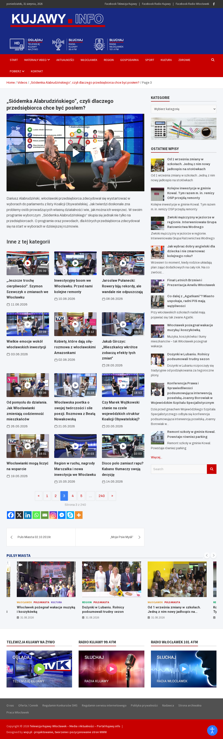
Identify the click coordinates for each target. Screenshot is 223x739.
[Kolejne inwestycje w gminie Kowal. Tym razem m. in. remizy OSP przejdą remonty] (157, 194)
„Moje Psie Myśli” (121, 537)
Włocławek (89, 60)
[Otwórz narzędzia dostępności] (212, 730)
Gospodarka (129, 60)
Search (211, 469)
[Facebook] (213, 4)
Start (14, 60)
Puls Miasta (36, 602)
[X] (19, 515)
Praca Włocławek (18, 712)
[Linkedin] (28, 515)
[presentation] (207, 555)
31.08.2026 (27, 617)
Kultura (166, 60)
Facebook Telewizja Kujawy (121, 4)
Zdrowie (184, 60)
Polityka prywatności (144, 705)
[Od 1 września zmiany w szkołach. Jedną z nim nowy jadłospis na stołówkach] (157, 165)
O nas (10, 705)
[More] (79, 515)
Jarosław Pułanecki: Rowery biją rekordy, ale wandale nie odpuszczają (122, 286)
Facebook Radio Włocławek (192, 4)
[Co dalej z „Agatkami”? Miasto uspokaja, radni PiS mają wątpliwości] (157, 302)
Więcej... (156, 457)
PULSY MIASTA (18, 555)
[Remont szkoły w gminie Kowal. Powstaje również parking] (157, 437)
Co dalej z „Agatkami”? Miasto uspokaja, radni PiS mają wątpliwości (190, 301)
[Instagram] (53, 515)
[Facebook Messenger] (62, 515)
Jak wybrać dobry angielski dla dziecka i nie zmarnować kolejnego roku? (191, 251)
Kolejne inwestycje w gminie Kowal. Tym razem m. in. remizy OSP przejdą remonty (190, 193)
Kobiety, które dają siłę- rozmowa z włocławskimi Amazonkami (75, 347)
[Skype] (70, 515)
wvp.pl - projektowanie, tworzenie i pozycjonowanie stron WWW (65, 732)
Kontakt (37, 71)
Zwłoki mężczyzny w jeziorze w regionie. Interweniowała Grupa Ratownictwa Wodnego (191, 222)
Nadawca (168, 705)
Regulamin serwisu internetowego (104, 705)
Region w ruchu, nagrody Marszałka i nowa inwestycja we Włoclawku (75, 469)
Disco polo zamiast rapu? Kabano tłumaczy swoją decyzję (123, 469)
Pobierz (15, 71)
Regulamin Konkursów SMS (60, 705)
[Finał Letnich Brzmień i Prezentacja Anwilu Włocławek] (157, 286)
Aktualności (65, 60)
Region (109, 60)
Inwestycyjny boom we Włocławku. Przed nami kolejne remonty (73, 286)
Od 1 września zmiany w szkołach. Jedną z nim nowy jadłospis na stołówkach (188, 164)
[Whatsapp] (36, 515)
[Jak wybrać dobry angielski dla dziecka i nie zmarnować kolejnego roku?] (157, 252)
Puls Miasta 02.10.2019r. (34, 537)
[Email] (45, 515)
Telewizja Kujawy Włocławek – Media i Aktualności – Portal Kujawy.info (75, 726)
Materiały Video (35, 60)
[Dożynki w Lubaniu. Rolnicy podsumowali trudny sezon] (157, 360)
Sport (149, 60)
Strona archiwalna (189, 705)
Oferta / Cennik (28, 705)
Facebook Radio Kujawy (156, 4)
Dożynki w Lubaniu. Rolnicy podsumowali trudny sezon (38, 609)
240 (102, 496)
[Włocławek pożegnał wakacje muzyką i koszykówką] (157, 331)
